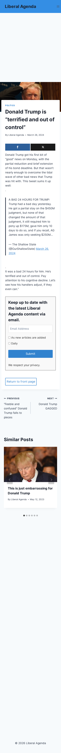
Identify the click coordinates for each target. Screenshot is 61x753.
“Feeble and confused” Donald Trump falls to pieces (15, 408)
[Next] (51, 479)
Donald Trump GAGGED (48, 403)
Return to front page (21, 381)
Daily (14, 343)
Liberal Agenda (16, 135)
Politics (10, 105)
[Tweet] (43, 147)
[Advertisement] (30, 45)
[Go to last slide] (10, 479)
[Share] (17, 147)
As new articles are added (28, 337)
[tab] (24, 515)
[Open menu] (58, 6)
